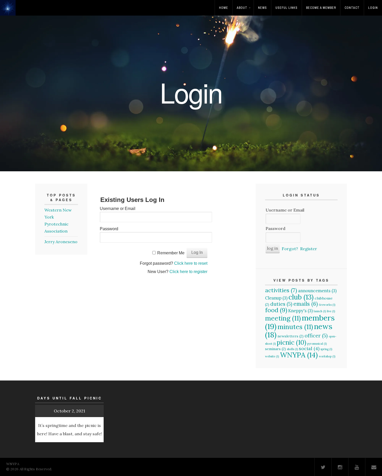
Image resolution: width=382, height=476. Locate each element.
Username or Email (117, 208)
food (276, 310)
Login (373, 8)
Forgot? (290, 248)
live (331, 311)
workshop (327, 356)
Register (308, 248)
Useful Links (286, 8)
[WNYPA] (9, 11)
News (262, 8)
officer (316, 335)
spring (326, 349)
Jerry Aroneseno (60, 241)
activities (281, 290)
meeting (283, 318)
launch (320, 311)
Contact (352, 8)
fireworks (327, 305)
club (301, 297)
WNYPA (299, 354)
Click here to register (188, 271)
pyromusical (317, 343)
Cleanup (276, 298)
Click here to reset (190, 263)
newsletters (291, 336)
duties (281, 304)
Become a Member (321, 8)
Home (223, 8)
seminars (275, 348)
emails (305, 303)
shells (292, 349)
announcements (317, 290)
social (309, 348)
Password (109, 229)
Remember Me (171, 253)
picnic (291, 342)
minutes (295, 327)
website (272, 356)
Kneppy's (300, 310)
